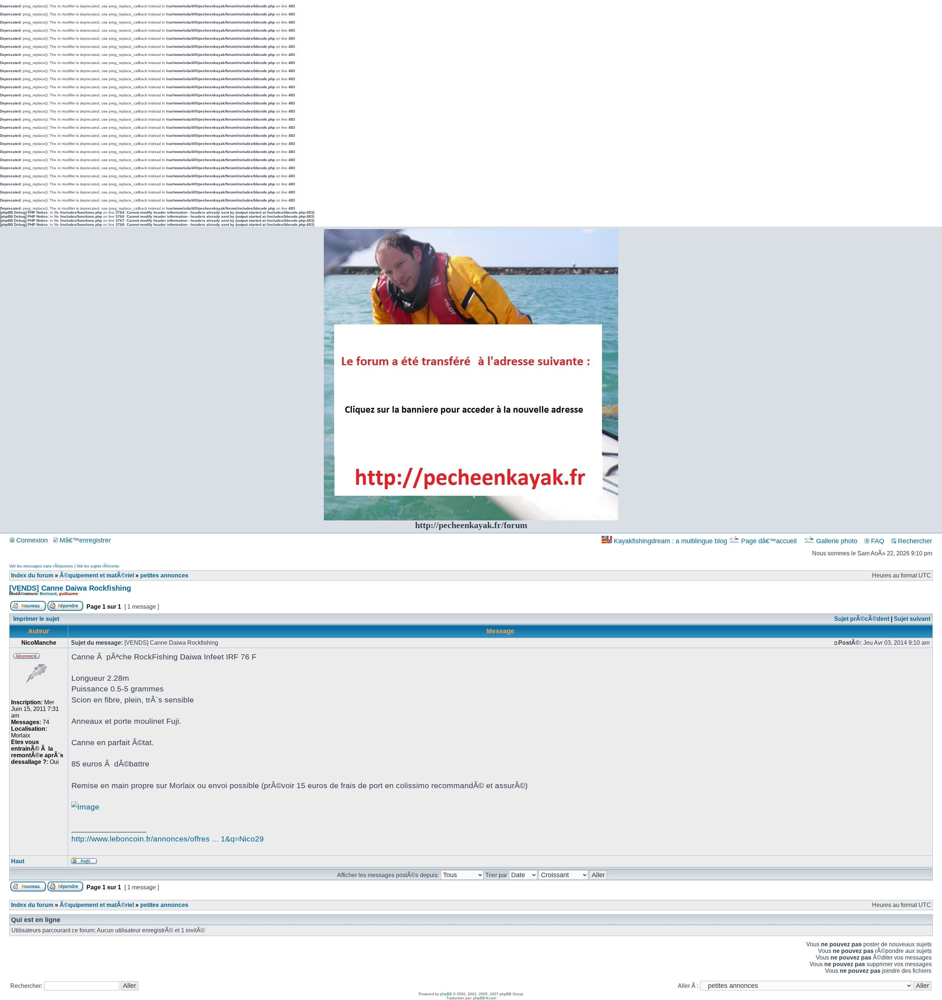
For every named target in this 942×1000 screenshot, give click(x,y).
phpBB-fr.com (484, 998)
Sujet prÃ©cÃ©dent (861, 619)
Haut (17, 861)
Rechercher (914, 541)
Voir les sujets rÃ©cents (98, 566)
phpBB (446, 994)
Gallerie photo (836, 541)
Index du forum (32, 575)
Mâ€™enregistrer (84, 540)
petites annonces (164, 575)
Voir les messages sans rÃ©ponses (41, 566)
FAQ (876, 541)
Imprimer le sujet (36, 619)
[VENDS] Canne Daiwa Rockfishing (70, 588)
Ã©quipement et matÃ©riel (97, 575)
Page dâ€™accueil (768, 541)
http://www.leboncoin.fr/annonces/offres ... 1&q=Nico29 (167, 838)
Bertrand (48, 593)
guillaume (68, 593)
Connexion (31, 540)
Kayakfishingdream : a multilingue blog (670, 541)
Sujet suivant (912, 619)
